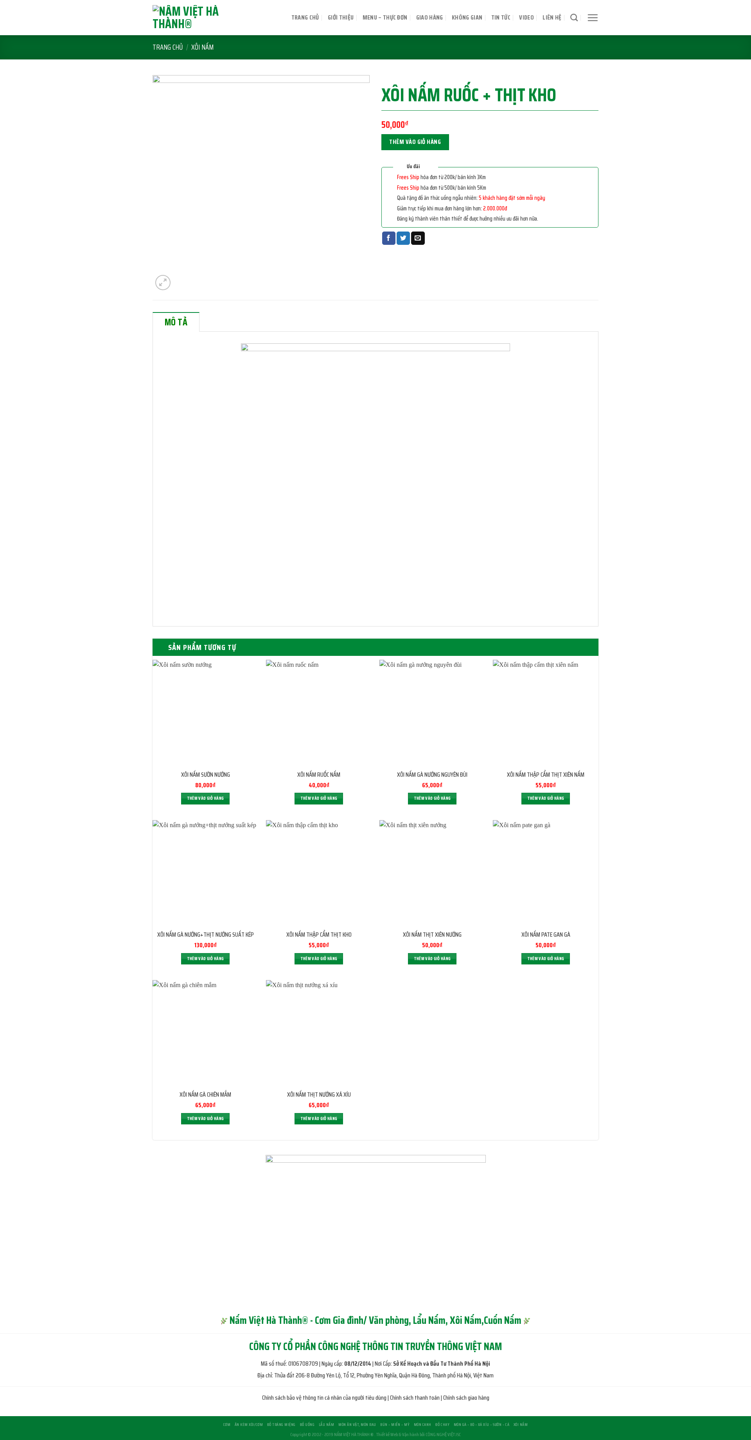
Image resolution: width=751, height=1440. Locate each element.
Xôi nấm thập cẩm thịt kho (319, 935)
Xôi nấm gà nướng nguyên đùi (432, 775)
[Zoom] (163, 282)
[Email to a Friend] (417, 238)
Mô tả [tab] (176, 322)
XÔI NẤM (202, 47)
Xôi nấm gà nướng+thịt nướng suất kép (205, 935)
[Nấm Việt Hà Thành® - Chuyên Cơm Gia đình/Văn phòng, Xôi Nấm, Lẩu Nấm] (205, 17)
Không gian (467, 17)
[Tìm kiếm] (574, 17)
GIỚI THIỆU (341, 17)
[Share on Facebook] (388, 238)
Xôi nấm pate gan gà (545, 935)
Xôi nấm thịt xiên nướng (432, 935)
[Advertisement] (375, 1385)
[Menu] (592, 18)
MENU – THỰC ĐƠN (385, 17)
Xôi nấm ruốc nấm (318, 775)
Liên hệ (552, 17)
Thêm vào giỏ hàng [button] (205, 798)
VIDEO (526, 17)
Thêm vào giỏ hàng (415, 142)
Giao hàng (429, 17)
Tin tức (500, 17)
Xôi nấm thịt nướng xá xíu (319, 1095)
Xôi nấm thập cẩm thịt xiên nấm (545, 775)
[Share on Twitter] (403, 238)
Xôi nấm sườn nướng (205, 775)
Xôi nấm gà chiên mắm (205, 1095)
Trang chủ (305, 17)
